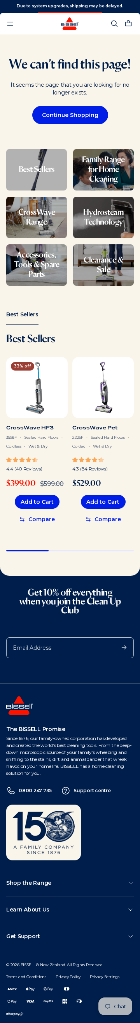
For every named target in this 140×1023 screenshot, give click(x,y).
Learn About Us (27, 909)
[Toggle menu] (10, 23)
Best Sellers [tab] (22, 314)
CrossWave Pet (94, 428)
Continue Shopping (70, 115)
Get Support (23, 936)
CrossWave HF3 (30, 428)
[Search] (114, 23)
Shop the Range (28, 882)
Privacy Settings (104, 976)
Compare (41, 519)
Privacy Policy (68, 976)
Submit (120, 647)
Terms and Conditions (26, 976)
